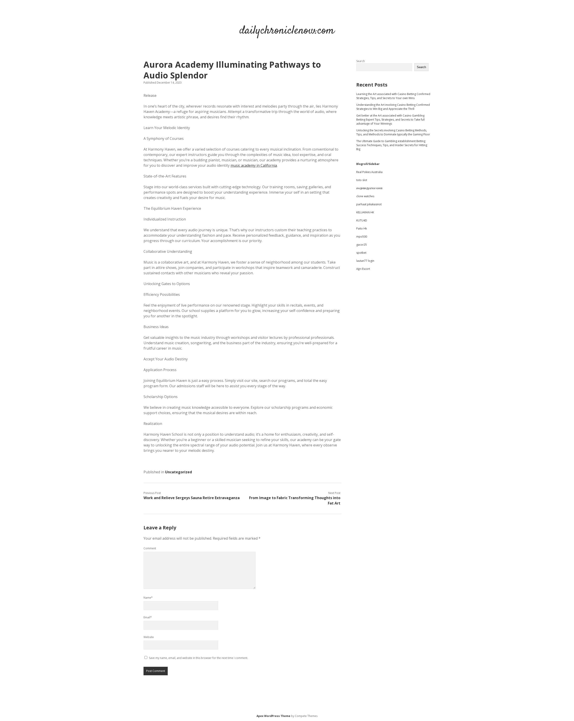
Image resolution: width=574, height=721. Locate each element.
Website (149, 637)
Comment (150, 548)
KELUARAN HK (365, 212)
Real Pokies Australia (369, 172)
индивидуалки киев (369, 188)
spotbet (361, 253)
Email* (148, 617)
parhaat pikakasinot (369, 204)
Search (360, 61)
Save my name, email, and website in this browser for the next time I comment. (198, 658)
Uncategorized (178, 472)
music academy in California (253, 165)
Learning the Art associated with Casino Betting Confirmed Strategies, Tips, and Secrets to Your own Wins (393, 96)
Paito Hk (361, 228)
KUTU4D (361, 220)
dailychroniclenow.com (287, 31)
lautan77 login (365, 261)
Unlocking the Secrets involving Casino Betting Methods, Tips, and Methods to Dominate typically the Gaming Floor (393, 132)
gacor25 (361, 245)
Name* (148, 598)
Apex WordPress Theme (273, 716)
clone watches (365, 196)
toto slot (361, 180)
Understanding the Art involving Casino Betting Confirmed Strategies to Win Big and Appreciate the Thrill (393, 107)
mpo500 (361, 236)
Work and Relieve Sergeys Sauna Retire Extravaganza (192, 497)
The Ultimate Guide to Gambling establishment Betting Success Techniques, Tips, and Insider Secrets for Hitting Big (391, 145)
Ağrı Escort (363, 269)
